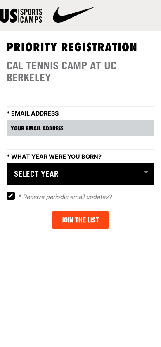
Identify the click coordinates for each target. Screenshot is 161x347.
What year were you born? (54, 156)
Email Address (33, 113)
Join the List (80, 220)
